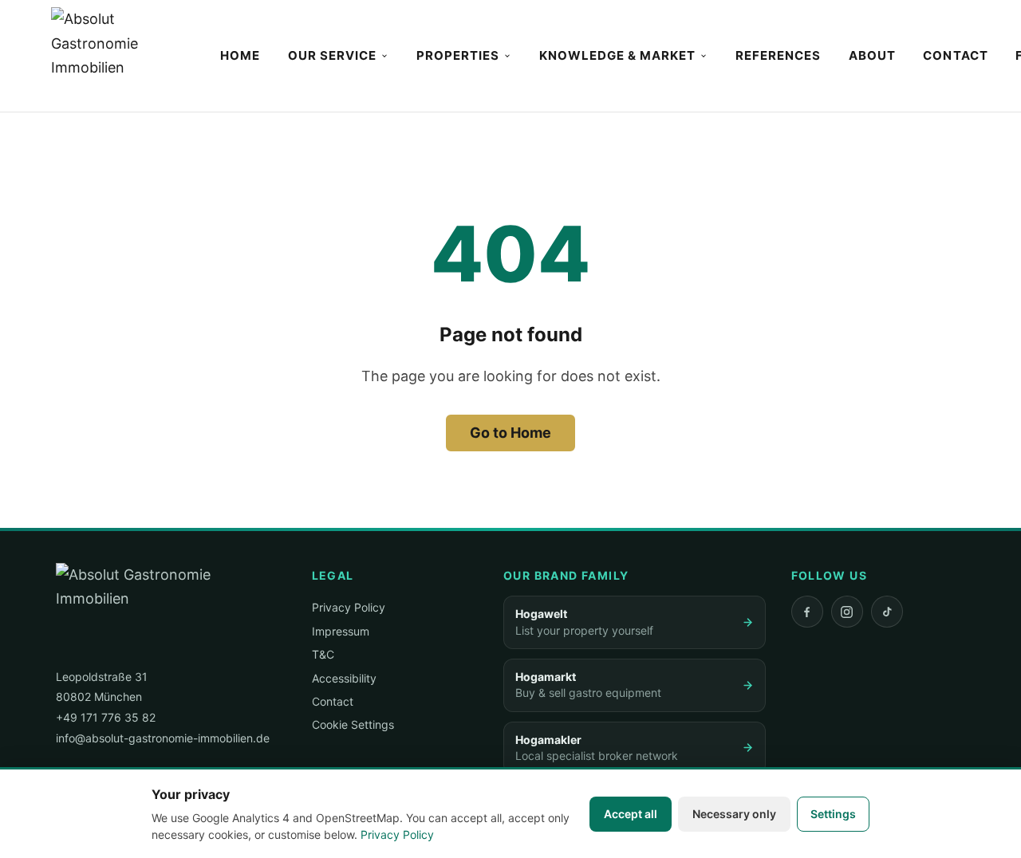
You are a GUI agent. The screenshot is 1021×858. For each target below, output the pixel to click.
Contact (332, 701)
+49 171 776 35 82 (106, 717)
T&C (323, 654)
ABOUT (872, 55)
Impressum (340, 631)
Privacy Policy (348, 607)
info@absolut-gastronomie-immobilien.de (163, 738)
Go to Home (510, 432)
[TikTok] (887, 612)
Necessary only (734, 814)
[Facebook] (807, 612)
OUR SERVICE (332, 55)
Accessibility (344, 678)
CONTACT (955, 55)
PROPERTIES (458, 55)
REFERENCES (778, 55)
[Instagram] (847, 612)
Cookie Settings (353, 724)
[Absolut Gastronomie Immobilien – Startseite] (120, 55)
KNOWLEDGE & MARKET (617, 55)
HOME (240, 55)
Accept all (630, 814)
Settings (833, 814)
